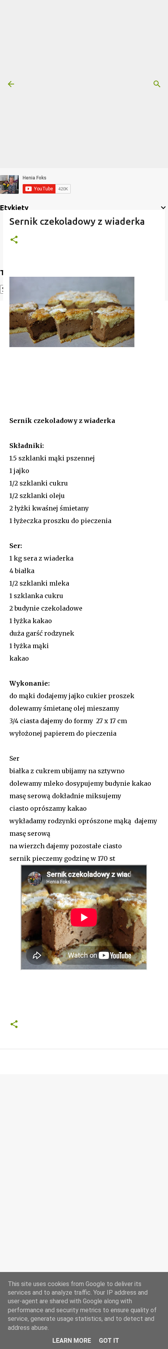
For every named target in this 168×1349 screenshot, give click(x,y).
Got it (109, 1340)
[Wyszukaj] (157, 84)
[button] (14, 240)
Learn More (71, 1340)
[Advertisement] (84, 84)
